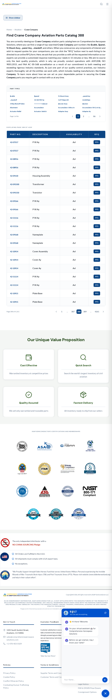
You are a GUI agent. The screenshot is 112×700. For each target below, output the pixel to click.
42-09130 (14, 176)
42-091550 (14, 192)
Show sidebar (14, 18)
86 (94, 116)
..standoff (13, 100)
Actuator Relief (15, 111)
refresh (105, 613)
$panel (36, 96)
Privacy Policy (9, 673)
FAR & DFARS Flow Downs (89, 688)
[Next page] (100, 116)
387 (73, 311)
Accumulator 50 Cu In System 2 (92, 108)
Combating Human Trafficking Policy (16, 686)
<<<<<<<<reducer (41, 104)
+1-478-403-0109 (14, 644)
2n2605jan (86, 100)
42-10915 (14, 293)
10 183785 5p (39, 100)
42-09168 (14, 235)
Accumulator (39, 108)
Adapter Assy (63, 111)
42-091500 (14, 184)
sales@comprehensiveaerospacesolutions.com (20, 638)
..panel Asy (86, 96)
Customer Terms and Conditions (54, 677)
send (105, 679)
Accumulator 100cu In (66, 108)
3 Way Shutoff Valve (17, 104)
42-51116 (14, 218)
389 (85, 311)
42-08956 (14, 159)
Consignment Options (87, 692)
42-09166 (14, 201)
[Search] (101, 4)
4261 (97, 311)
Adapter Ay (86, 111)
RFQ (96, 142)
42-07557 (14, 142)
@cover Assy (62, 104)
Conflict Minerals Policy (13, 681)
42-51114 (14, 276)
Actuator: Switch (40, 111)
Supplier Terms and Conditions (54, 673)
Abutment (14, 108)
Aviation (18, 29)
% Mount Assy (63, 96)
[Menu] (107, 4)
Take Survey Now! (48, 656)
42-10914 (14, 251)
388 (79, 311)
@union (85, 104)
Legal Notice (83, 684)
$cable (12, 96)
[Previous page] (72, 116)
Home (9, 29)
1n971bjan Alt (63, 100)
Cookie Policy (9, 677)
